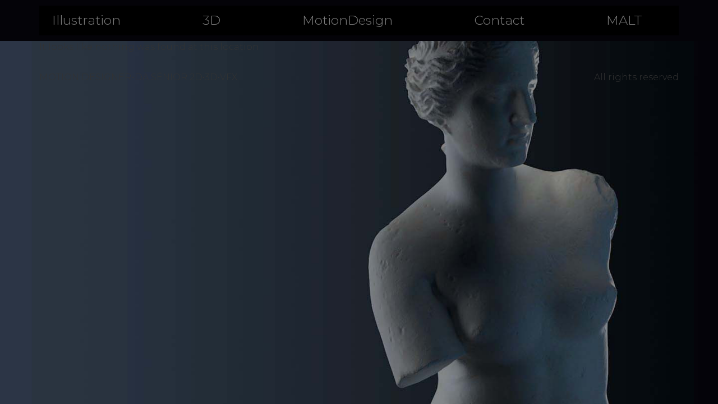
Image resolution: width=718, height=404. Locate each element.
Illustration (86, 20)
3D (211, 20)
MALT (624, 20)
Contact (499, 20)
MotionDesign (347, 20)
